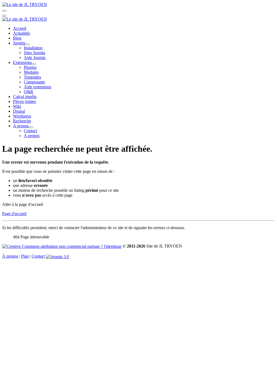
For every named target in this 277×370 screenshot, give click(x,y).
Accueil (19, 28)
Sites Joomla (34, 52)
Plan (25, 256)
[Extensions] (34, 64)
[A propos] (31, 127)
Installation (33, 48)
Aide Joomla (34, 57)
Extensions (22, 62)
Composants (34, 82)
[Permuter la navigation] (4, 11)
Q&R (28, 91)
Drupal (19, 111)
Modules (31, 72)
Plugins (30, 67)
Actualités (21, 33)
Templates (32, 77)
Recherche (22, 121)
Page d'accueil (14, 213)
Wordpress (22, 116)
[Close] (4, 16)
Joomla (19, 43)
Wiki (17, 106)
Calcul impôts (25, 96)
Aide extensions (37, 87)
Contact (30, 130)
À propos (10, 256)
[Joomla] (27, 44)
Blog (17, 38)
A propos (21, 126)
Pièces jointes (24, 101)
